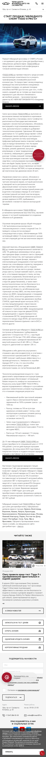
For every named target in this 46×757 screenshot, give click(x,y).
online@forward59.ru (34, 715)
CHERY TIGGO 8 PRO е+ (29, 442)
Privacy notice (39, 565)
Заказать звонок (12, 106)
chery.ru (20, 526)
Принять (9, 752)
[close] (44, 566)
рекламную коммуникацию (28, 690)
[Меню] (42, 3)
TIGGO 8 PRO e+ (33, 64)
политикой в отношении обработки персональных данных (23, 682)
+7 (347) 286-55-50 (12, 715)
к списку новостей (13, 611)
